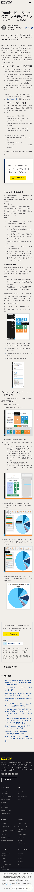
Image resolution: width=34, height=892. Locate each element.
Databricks (21, 856)
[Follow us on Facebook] (26, 28)
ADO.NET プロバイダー (7, 796)
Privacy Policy (13, 882)
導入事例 (3, 856)
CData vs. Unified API (7, 840)
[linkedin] (2, 774)
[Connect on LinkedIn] (32, 28)
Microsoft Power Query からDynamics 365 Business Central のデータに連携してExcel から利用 (18, 682)
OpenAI (20, 867)
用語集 (3, 867)
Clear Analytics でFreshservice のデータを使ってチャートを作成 (18, 727)
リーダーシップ (22, 834)
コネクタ (3, 823)
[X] (6, 774)
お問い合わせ (7, 779)
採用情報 (20, 840)
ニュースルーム (22, 829)
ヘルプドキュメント (11, 99)
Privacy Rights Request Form (13, 885)
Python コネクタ (5, 799)
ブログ (3, 858)
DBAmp (20, 799)
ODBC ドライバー (5, 791)
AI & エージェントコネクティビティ (8, 831)
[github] (13, 774)
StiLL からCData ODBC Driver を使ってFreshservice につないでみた (18, 705)
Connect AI (21, 794)
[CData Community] (16, 774)
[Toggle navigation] (30, 2)
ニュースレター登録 (6, 864)
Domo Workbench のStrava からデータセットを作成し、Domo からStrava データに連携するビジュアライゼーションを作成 (18, 712)
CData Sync (21, 791)
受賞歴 (19, 832)
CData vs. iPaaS (5, 837)
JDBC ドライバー (5, 794)
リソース (3, 861)
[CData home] (8, 2)
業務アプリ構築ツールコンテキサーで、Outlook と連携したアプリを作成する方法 (18, 739)
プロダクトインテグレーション (8, 827)
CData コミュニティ (6, 853)
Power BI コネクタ (6, 810)
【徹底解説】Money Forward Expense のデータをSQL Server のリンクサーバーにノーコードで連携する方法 (19, 721)
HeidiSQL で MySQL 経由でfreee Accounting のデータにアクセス (16, 732)
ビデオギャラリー (5, 870)
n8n (19, 864)
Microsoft (20, 861)
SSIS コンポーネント (23, 796)
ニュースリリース (22, 826)
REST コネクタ (5, 805)
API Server (4, 802)
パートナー (4, 835)
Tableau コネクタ (5, 813)
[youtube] (9, 774)
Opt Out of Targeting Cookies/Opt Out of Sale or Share (17, 889)
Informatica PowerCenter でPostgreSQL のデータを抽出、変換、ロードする (18, 694)
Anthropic (20, 853)
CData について (22, 823)
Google (20, 858)
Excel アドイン (5, 808)
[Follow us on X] (29, 28)
